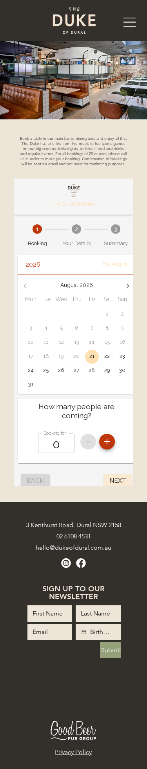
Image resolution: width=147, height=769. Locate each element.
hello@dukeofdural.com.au (73, 547)
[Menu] (130, 22)
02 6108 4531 (73, 536)
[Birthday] (84, 632)
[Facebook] (80, 563)
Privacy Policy (73, 752)
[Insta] (66, 563)
